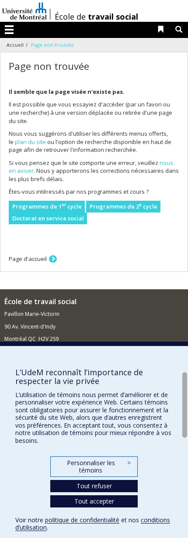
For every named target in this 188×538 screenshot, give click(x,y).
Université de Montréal (24, 11)
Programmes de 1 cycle (47, 206)
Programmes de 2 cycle (123, 206)
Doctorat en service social (48, 218)
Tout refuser (94, 486)
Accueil (15, 44)
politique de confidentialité (82, 520)
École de (96, 17)
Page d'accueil (28, 259)
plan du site (30, 142)
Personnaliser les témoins (99, 467)
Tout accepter (94, 501)
